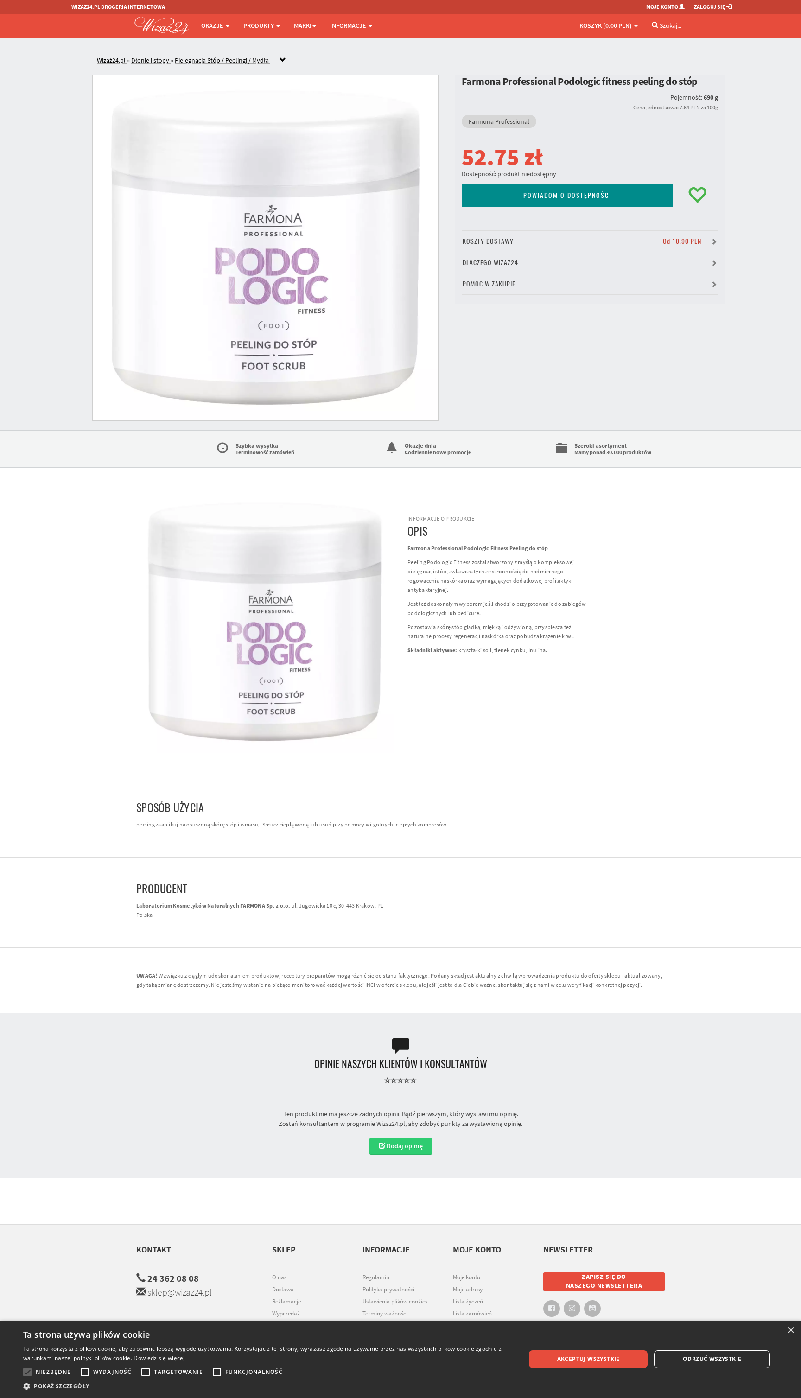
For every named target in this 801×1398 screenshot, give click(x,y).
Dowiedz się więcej (159, 1358)
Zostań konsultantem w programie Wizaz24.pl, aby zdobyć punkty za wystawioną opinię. (400, 1123)
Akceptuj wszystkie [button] (588, 1359)
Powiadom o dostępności (567, 195)
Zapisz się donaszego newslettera (604, 1281)
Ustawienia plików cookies (394, 1301)
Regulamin (375, 1277)
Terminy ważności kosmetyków (384, 1318)
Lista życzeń (468, 1301)
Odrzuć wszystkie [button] (712, 1359)
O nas (279, 1277)
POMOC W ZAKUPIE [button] (489, 284)
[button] (267, 1386)
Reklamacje (286, 1301)
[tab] (407, 60)
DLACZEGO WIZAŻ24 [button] (490, 262)
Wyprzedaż (286, 1313)
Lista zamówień (472, 1313)
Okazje (213, 25)
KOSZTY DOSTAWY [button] (582, 241)
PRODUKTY (259, 25)
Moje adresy (468, 1289)
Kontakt (153, 1249)
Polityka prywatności (388, 1289)
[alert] (400, 1359)
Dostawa (283, 1289)
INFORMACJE (349, 25)
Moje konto (466, 1277)
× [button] (790, 1330)
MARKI (303, 25)
